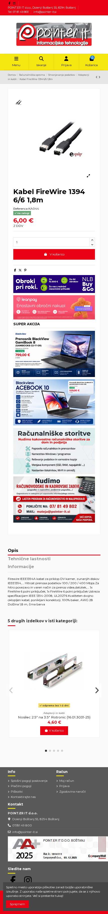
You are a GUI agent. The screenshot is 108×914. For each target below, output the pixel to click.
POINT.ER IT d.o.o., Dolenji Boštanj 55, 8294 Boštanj (42, 7)
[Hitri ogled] (54, 708)
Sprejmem (17, 904)
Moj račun (66, 781)
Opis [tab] (13, 550)
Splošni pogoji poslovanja (29, 781)
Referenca (20, 208)
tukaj (59, 896)
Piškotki (17, 791)
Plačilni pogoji (21, 786)
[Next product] (99, 77)
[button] (46, 751)
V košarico (57, 254)
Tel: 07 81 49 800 (18, 12)
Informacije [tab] (21, 566)
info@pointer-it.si (45, 12)
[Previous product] (97, 77)
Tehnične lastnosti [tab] (29, 559)
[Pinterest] (25, 270)
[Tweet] (20, 270)
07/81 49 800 (22, 825)
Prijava (64, 786)
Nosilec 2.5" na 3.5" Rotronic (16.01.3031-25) (54, 717)
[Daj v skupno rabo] (15, 270)
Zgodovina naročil (72, 791)
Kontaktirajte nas (23, 797)
